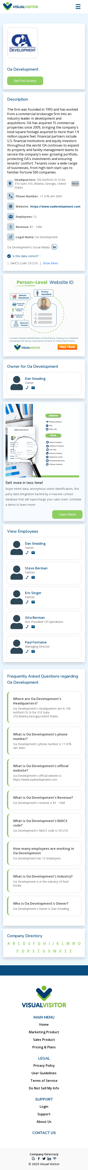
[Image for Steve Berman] (16, 578)
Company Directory (44, 1154)
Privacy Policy (44, 1065)
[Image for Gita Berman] (16, 628)
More (75, 183)
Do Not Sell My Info (44, 1088)
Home (44, 1024)
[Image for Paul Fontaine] (16, 652)
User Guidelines (44, 1073)
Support (44, 1114)
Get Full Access (25, 81)
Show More (50, 263)
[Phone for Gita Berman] (27, 627)
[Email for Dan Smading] (33, 388)
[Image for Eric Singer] (16, 603)
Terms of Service (44, 1080)
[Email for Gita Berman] (33, 627)
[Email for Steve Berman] (33, 577)
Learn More (67, 514)
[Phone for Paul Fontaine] (27, 651)
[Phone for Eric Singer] (27, 602)
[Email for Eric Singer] (33, 602)
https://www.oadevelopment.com (55, 206)
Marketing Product (44, 1032)
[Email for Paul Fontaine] (33, 651)
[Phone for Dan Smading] (27, 388)
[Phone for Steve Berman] (27, 577)
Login (44, 1106)
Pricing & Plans (44, 1047)
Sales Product (44, 1039)
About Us (44, 1121)
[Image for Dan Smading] (16, 389)
